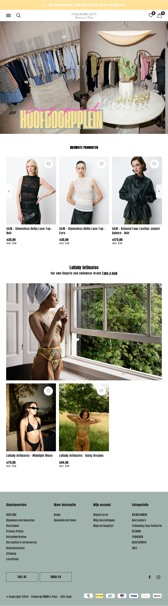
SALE (134, 548)
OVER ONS (11, 515)
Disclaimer (12, 526)
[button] (9, 15)
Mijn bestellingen (104, 520)
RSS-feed (66, 597)
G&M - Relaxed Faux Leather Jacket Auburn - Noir (136, 230)
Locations (12, 559)
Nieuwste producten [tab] (84, 147)
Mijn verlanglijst (103, 526)
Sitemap (11, 554)
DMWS (46, 597)
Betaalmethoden (16, 537)
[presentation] (9, 191)
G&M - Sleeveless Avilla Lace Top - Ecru (82, 230)
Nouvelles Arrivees (65, 520)
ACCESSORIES (139, 542)
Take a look (109, 273)
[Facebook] (150, 577)
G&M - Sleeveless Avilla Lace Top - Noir (29, 230)
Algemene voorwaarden (20, 520)
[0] (159, 15)
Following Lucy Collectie (147, 526)
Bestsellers (139, 520)
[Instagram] (158, 577)
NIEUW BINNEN (139, 515)
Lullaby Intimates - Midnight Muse (29, 455)
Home (57, 515)
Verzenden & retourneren (21, 542)
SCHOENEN (137, 537)
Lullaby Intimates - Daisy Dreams (81, 455)
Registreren (100, 515)
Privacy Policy (14, 531)
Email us (55, 577)
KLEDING (136, 531)
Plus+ (55, 597)
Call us (22, 577)
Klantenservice (15, 548)
